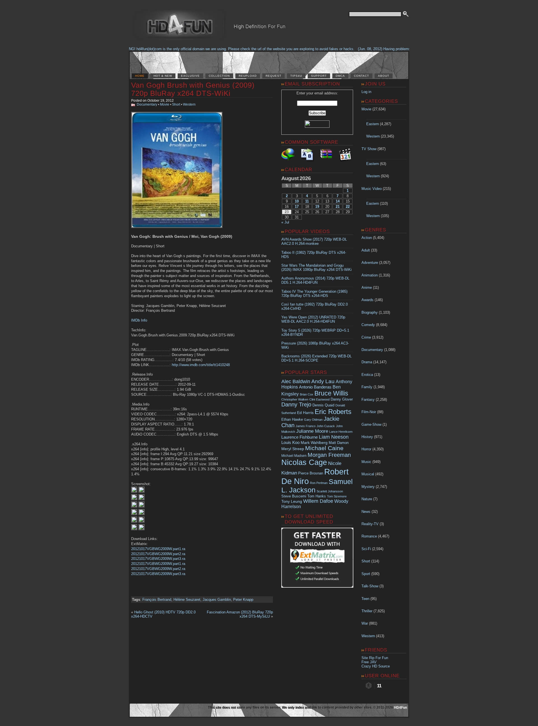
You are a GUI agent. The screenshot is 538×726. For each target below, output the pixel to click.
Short (176, 104)
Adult (365, 250)
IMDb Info (139, 320)
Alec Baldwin (295, 381)
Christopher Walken (294, 399)
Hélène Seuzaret (186, 599)
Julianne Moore (312, 431)
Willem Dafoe (318, 501)
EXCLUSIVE (190, 75)
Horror (366, 449)
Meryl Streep (292, 449)
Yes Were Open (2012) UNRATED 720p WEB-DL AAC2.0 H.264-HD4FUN (313, 319)
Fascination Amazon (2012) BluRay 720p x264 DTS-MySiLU (240, 614)
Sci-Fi (366, 549)
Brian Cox (306, 394)
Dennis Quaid (323, 405)
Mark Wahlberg (314, 443)
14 (338, 201)
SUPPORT (319, 75)
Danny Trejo (296, 404)
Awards (367, 300)
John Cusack (326, 426)
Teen (365, 599)
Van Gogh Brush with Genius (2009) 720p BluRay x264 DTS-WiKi (193, 89)
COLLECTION (219, 75)
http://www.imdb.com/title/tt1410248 (201, 365)
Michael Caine (324, 448)
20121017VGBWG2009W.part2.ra (158, 554)
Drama (366, 362)
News (365, 511)
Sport (365, 574)
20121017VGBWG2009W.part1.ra (158, 549)
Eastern (372, 124)
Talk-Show (369, 586)
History (367, 437)
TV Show (368, 149)
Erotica (367, 375)
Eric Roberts (333, 411)
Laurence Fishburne (299, 437)
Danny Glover (342, 399)
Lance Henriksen (341, 431)
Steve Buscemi (293, 496)
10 (297, 201)
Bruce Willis (331, 393)
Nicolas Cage (304, 462)
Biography (369, 312)
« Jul (285, 222)
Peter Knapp (243, 599)
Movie (164, 104)
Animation (369, 275)
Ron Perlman (319, 483)
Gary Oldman (313, 419)
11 (307, 201)
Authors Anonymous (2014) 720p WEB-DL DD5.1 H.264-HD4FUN (315, 280)
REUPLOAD (248, 75)
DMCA (340, 75)
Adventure (369, 262)
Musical (367, 474)
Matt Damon (339, 443)
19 (317, 206)
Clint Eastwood (319, 399)
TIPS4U (296, 75)
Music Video (371, 189)
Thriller (366, 611)
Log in (366, 92)
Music (366, 462)
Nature (366, 499)
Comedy (368, 325)
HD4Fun (400, 707)
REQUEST (273, 75)
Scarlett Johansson (330, 491)
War (364, 623)
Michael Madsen (294, 456)
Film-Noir (368, 412)
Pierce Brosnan (310, 473)
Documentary (147, 104)
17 (297, 206)
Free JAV (369, 662)
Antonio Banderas (315, 387)
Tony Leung (291, 501)
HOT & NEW (163, 75)
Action (366, 238)
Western (189, 104)
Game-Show (371, 424)
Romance (369, 536)
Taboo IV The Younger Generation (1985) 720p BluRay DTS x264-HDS (314, 293)
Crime (366, 337)
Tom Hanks (316, 496)
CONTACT (361, 75)
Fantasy (368, 399)
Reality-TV (370, 524)
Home (140, 75)
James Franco (306, 426)
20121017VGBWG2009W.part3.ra (158, 559)
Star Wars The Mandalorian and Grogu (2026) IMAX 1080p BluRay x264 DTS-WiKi (316, 267)
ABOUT (383, 75)
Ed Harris (305, 412)
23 (287, 212)
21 (338, 206)
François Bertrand (156, 599)
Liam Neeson (334, 437)
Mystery (368, 487)
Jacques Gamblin (217, 599)
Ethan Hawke (292, 419)
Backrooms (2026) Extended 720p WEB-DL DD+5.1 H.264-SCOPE (316, 358)
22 (348, 206)
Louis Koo (290, 442)
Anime (366, 287)
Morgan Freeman (329, 455)
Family (366, 387)
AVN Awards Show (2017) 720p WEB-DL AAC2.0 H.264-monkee (314, 241)
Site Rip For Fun (374, 658)
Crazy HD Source (375, 666)
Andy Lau (323, 381)
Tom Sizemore (337, 496)
